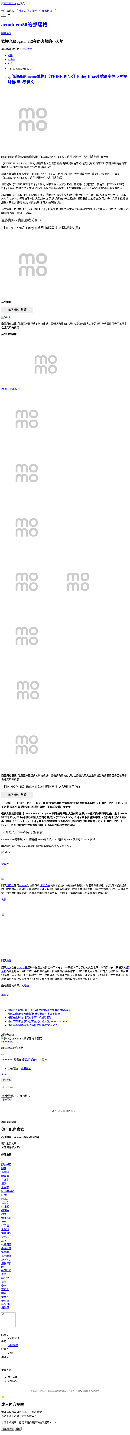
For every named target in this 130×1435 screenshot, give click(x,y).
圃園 (3, 1293)
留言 (32, 1059)
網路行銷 (6, 1263)
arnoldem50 (7, 1041)
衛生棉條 (6, 1256)
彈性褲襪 (6, 1218)
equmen (23, 885)
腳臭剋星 (6, 1164)
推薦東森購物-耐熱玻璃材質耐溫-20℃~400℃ (33, 1025)
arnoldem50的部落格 (24, 24)
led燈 (4, 1195)
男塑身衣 (45, 885)
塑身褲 (5, 1300)
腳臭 (3, 1168)
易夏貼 (5, 1172)
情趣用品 (6, 1233)
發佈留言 (7, 1099)
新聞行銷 (6, 1270)
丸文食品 (22, 967)
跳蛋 (3, 1240)
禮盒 (26, 985)
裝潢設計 (26, 1068)
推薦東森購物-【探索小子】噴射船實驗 (30, 1017)
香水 (3, 1285)
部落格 (11, 59)
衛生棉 (5, 1252)
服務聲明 (95, 1391)
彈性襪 (5, 1210)
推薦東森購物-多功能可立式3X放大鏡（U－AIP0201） (38, 1021)
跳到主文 (6, 33)
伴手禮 (5, 1225)
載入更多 (7, 1080)
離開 (18, 1429)
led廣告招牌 (7, 1191)
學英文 (5, 995)
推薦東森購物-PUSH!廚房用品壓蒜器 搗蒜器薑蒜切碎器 (39, 1010)
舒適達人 (6, 1260)
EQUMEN (6, 1303)
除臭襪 (5, 1176)
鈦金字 (5, 1202)
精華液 (5, 1278)
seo (3, 1266)
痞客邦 (26, 1059)
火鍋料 (5, 1229)
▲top (4, 1074)
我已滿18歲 (8, 1429)
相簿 (10, 55)
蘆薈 (3, 1274)
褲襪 (3, 1214)
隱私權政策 (83, 1391)
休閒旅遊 (27, 49)
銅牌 (3, 1183)
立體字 (5, 1180)
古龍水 (5, 1289)
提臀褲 (5, 1307)
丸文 (8, 967)
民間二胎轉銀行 (11, 389)
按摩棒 (5, 1237)
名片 (10, 63)
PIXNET (41, 1391)
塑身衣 (5, 864)
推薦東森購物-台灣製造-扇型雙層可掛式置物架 (34, 1013)
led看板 (5, 1206)
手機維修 (6, 1248)
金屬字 (5, 1187)
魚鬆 (3, 899)
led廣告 (5, 1199)
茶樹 (3, 1281)
